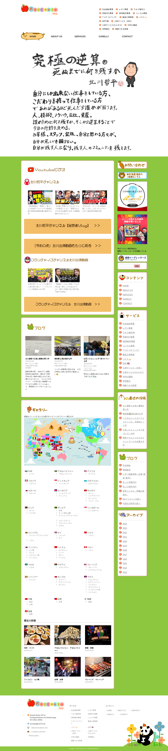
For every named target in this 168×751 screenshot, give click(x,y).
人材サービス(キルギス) (112, 25)
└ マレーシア (91, 567)
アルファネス (88, 368)
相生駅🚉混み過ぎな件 (133, 414)
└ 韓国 (88, 602)
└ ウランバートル (63, 582)
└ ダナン (60, 555)
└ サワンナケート (92, 587)
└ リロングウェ (62, 567)
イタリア (32, 481)
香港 (30, 611)
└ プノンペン (61, 496)
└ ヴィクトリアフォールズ (66, 516)
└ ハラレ (30, 540)
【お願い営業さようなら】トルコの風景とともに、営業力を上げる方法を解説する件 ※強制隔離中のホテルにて (67, 210)
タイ (59, 532)
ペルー (90, 547)
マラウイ (61, 564)
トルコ (90, 532)
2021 (125, 537)
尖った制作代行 (129, 486)
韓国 (89, 599)
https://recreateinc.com (40, 728)
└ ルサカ (60, 526)
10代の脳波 (132, 25)
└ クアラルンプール (93, 570)
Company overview (38, 732)
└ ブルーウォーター (64, 523)
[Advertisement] (132, 618)
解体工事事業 (128, 17)
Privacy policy (34, 736)
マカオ (31, 564)
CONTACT (127, 303)
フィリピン (33, 547)
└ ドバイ (30, 474)
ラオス (90, 577)
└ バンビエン (91, 585)
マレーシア (92, 564)
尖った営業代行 (129, 482)
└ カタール (31, 493)
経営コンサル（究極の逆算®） (133, 493)
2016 (125, 559)
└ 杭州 (29, 602)
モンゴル (61, 577)
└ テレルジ (60, 585)
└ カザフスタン (92, 484)
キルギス (91, 490)
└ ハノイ (60, 553)
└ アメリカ (90, 474)
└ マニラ (30, 553)
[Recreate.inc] (39, 15)
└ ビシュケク (91, 498)
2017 (125, 554)
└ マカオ (30, 567)
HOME (126, 286)
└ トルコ (89, 535)
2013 (125, 572)
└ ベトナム (60, 558)
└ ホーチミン (61, 550)
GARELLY (127, 299)
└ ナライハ (60, 580)
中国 (30, 599)
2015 (125, 563)
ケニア (31, 508)
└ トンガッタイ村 (92, 590)
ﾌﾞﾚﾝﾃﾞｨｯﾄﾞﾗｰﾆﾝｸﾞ (109, 17)
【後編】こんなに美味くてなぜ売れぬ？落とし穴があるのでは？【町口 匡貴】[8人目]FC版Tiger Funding (67, 288)
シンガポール (93, 508)
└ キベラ (30, 511)
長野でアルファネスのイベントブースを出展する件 (133, 441)
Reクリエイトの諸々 (32, 363)
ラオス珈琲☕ (139, 9)
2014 (125, 568)
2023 (125, 528)
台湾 (59, 599)
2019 (125, 546)
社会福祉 (28, 368)
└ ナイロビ (31, 513)
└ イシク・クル (92, 501)
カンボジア (62, 490)
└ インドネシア (62, 484)
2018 (125, 550)
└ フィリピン (32, 558)
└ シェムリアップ (63, 493)
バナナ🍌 (143, 17)
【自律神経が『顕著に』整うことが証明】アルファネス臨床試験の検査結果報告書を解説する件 (40, 210)
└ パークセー (91, 592)
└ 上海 (29, 604)
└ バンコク (60, 535)
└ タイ (59, 538)
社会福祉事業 (107, 9)
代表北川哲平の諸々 (31, 365)
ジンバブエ (33, 532)
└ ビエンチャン (92, 580)
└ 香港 (29, 614)
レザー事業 (123, 9)
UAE (30, 471)
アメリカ (91, 471)
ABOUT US (128, 290)
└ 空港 (59, 511)
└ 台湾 (59, 602)
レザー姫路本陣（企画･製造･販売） (134, 476)
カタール (32, 490)
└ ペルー (89, 550)
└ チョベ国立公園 (63, 513)
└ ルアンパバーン (92, 582)
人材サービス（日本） (123, 21)
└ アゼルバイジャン (64, 474)
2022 (125, 532)
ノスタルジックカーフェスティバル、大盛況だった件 (133, 421)
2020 (125, 541)
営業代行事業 (107, 13)
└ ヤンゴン (31, 580)
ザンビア (61, 508)
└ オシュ (89, 493)
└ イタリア (31, 484)
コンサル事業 (141, 13)
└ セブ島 (30, 550)
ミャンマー (33, 577)
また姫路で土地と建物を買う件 (133, 407)
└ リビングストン (63, 521)
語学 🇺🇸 (105, 21)
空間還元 (106, 29)
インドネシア (63, 481)
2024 (125, 524)
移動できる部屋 (121, 29)
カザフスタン (93, 481)
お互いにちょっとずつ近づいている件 (133, 432)
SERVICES (128, 295)
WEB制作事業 (124, 13)
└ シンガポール (92, 511)
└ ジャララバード (92, 496)
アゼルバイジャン (65, 471)
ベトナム (61, 547)
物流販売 (127, 470)
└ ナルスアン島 (32, 555)
